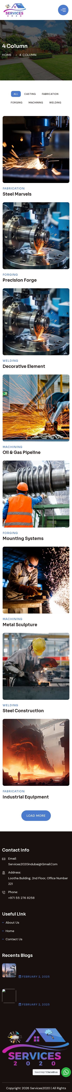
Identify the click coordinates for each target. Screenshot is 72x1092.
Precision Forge (20, 280)
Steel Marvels (17, 194)
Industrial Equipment (26, 797)
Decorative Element (24, 366)
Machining (12, 447)
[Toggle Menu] (63, 10)
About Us (12, 922)
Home (7, 55)
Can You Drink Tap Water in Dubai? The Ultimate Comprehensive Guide (43, 967)
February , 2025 (36, 976)
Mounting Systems (23, 538)
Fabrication (14, 188)
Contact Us (14, 939)
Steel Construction (23, 710)
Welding (10, 361)
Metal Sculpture (20, 624)
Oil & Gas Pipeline (22, 452)
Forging (10, 275)
